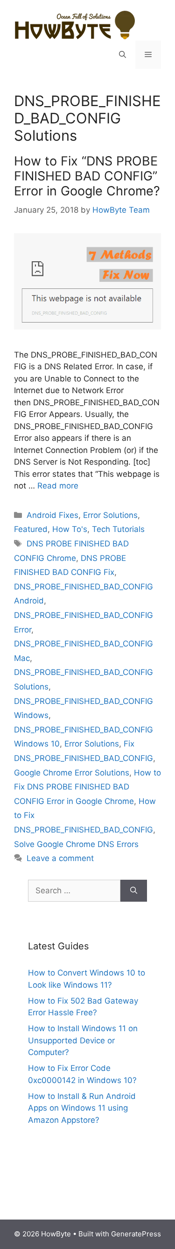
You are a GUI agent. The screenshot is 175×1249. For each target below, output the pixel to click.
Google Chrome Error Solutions (71, 772)
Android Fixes (52, 515)
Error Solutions (110, 515)
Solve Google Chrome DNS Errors (76, 844)
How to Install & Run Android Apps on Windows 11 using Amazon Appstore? (82, 1108)
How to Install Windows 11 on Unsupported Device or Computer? (83, 1040)
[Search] (133, 891)
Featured (31, 529)
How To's (69, 529)
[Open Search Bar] (122, 55)
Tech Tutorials (118, 529)
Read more (57, 485)
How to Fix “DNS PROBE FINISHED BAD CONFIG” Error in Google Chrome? (87, 176)
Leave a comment (60, 858)
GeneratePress (136, 1233)
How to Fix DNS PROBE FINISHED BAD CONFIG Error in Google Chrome (87, 787)
